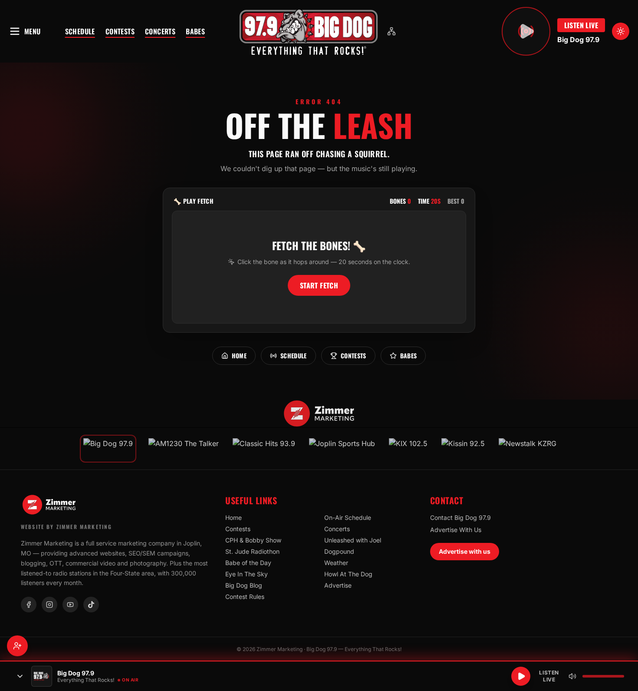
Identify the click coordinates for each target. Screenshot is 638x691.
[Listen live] (526, 31)
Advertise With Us (455, 529)
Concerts (160, 31)
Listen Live (581, 25)
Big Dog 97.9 (578, 39)
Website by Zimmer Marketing (66, 526)
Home (239, 355)
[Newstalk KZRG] (527, 448)
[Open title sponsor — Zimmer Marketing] (319, 413)
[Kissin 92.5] (463, 448)
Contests (120, 31)
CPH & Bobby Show (253, 540)
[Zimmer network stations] (391, 31)
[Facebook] (28, 604)
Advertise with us (464, 551)
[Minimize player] (20, 676)
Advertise (338, 585)
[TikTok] (91, 604)
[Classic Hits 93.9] (264, 448)
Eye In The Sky (246, 574)
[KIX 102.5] (408, 448)
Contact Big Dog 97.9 (460, 517)
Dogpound (339, 551)
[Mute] (572, 676)
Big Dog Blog (243, 585)
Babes (195, 31)
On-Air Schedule (347, 517)
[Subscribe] (17, 645)
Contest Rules (244, 596)
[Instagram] (49, 604)
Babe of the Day (248, 562)
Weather (336, 562)
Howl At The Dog (348, 574)
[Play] (520, 676)
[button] (308, 31)
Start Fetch (319, 285)
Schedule (80, 31)
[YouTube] (70, 604)
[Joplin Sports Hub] (342, 448)
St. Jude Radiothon (252, 551)
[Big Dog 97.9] (308, 31)
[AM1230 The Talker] (183, 448)
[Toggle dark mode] (620, 31)
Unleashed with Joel (352, 540)
